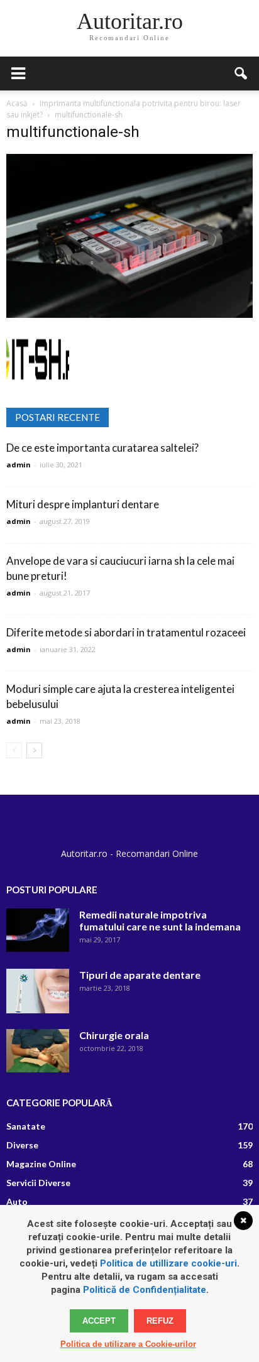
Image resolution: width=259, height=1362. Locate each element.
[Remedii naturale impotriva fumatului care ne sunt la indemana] (37, 930)
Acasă (17, 103)
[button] (241, 73)
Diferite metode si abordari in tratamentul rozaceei (126, 632)
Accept (99, 1321)
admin (18, 464)
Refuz (160, 1321)
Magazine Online (41, 1163)
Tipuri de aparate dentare (140, 975)
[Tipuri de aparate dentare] (37, 991)
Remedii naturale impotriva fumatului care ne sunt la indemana (160, 920)
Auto (17, 1201)
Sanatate (25, 1126)
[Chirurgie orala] (37, 1050)
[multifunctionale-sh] (129, 315)
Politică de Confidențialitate (144, 1289)
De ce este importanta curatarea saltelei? (102, 447)
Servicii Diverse (38, 1182)
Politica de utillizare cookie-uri (168, 1263)
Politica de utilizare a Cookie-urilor (128, 1344)
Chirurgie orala (114, 1035)
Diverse (22, 1145)
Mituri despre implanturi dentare (82, 504)
